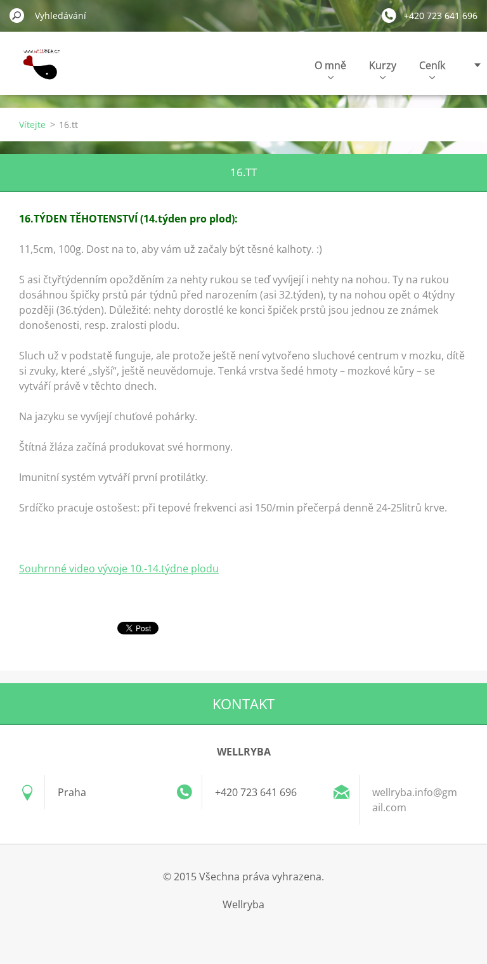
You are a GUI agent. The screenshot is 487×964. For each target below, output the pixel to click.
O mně (330, 65)
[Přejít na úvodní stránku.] (38, 72)
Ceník (432, 65)
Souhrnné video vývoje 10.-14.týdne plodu (119, 568)
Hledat (17, 15)
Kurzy (382, 65)
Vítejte (32, 125)
